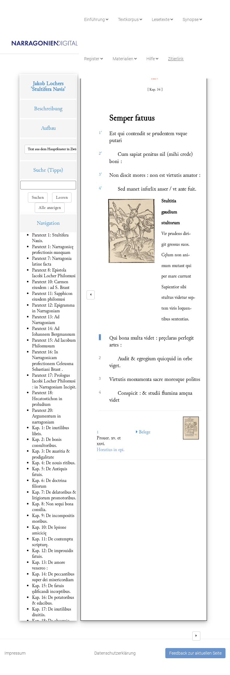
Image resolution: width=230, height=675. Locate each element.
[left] (91, 294)
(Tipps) (55, 170)
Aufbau (48, 128)
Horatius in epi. (111, 450)
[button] (67, 149)
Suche (39, 170)
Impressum (14, 653)
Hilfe (151, 58)
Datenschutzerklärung (115, 653)
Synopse (191, 19)
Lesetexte (161, 19)
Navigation (48, 223)
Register (92, 58)
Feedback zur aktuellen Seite (195, 653)
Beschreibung (48, 108)
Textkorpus (129, 19)
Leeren (62, 198)
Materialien (123, 58)
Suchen (38, 198)
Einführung (95, 19)
